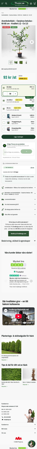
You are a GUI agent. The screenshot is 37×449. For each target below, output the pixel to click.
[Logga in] (31, 3)
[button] (32, 42)
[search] (6, 3)
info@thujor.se (7, 419)
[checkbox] (18, 116)
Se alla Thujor (3, 3)
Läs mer (32, 167)
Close (18, 425)
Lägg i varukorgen (18, 137)
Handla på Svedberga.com (18, 234)
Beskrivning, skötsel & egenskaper (16, 240)
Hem (3, 13)
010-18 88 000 (7, 417)
